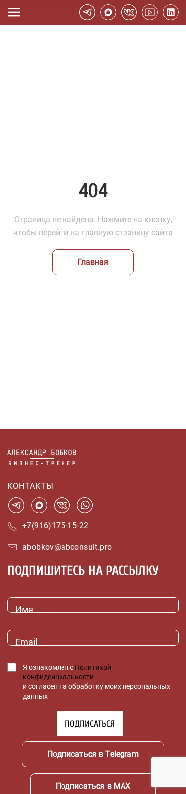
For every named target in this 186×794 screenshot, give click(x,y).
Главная (92, 262)
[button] (14, 12)
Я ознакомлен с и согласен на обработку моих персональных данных (96, 681)
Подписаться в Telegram (93, 754)
